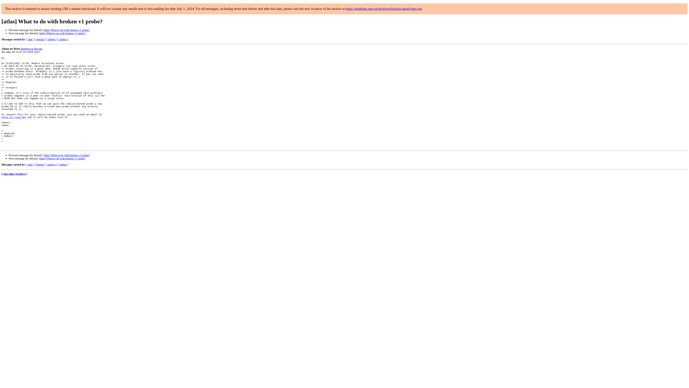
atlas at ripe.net (13, 117)
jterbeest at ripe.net (31, 48)
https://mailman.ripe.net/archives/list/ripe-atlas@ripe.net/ (384, 9)
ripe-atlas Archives (14, 173)
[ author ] (63, 39)
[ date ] (30, 39)
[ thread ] (40, 39)
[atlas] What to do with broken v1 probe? (66, 30)
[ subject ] (51, 39)
